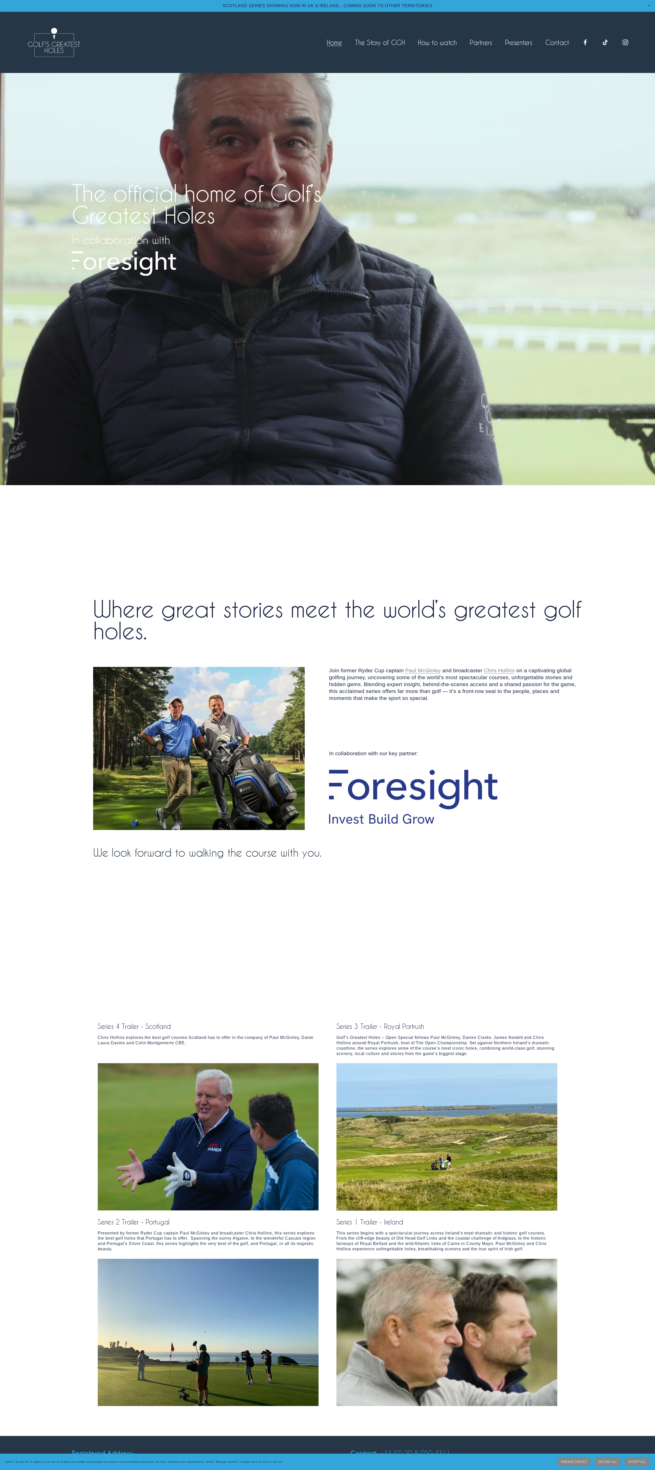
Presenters (518, 42)
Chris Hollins (499, 670)
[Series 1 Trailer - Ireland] (446, 1332)
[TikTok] (605, 42)
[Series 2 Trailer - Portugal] (208, 1332)
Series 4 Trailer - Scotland (134, 1026)
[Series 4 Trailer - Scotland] (208, 1136)
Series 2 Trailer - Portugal (133, 1222)
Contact (557, 42)
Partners (481, 42)
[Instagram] (625, 42)
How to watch (437, 42)
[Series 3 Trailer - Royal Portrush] (446, 1136)
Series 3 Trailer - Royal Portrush (380, 1026)
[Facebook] (585, 42)
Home (334, 42)
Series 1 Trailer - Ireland (369, 1222)
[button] (649, 5)
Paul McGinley (423, 670)
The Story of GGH (380, 42)
